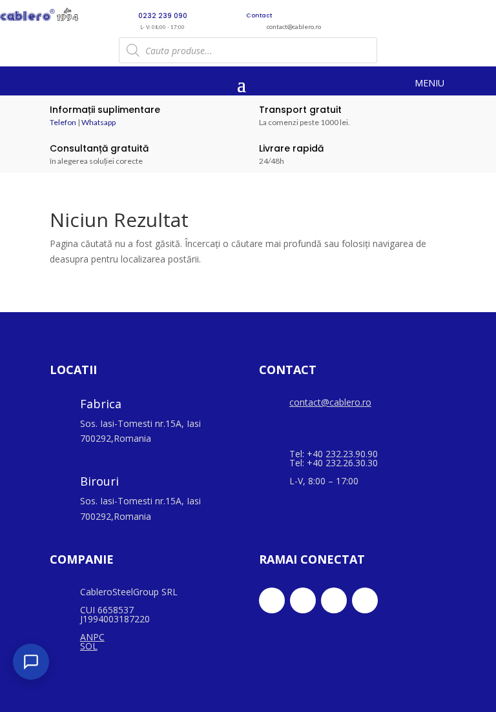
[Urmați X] (303, 600)
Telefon (63, 122)
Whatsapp (98, 122)
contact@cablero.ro (330, 402)
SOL (89, 646)
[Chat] (31, 662)
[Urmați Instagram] (334, 600)
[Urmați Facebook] (272, 600)
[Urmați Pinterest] (365, 600)
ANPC (92, 637)
